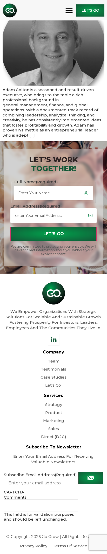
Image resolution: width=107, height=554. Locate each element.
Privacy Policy (33, 545)
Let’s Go (53, 385)
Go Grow (50, 536)
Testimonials (53, 369)
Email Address (36, 206)
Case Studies (53, 377)
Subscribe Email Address (40, 475)
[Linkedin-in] (53, 340)
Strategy (53, 404)
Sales (53, 428)
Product (53, 412)
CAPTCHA (14, 492)
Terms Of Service (70, 545)
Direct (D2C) (53, 436)
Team (53, 361)
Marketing (53, 420)
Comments (15, 497)
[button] (69, 10)
